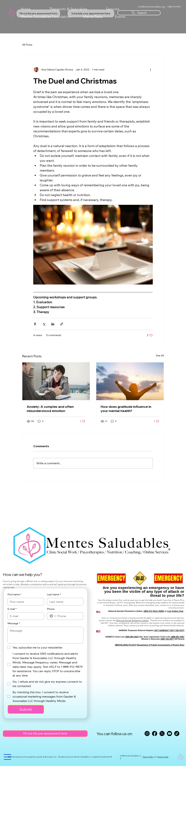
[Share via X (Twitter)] (44, 324)
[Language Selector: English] (167, 13)
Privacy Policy (148, 757)
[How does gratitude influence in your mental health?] (130, 381)
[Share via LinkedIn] (52, 324)
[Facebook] (154, 733)
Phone (51, 609)
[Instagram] (147, 733)
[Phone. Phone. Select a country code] (52, 616)
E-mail (12, 609)
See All (160, 355)
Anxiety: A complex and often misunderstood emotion (50, 409)
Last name (54, 594)
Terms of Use (163, 757)
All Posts (27, 44)
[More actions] (150, 69)
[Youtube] (169, 733)
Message (13, 623)
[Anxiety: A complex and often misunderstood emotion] (56, 381)
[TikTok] (176, 733)
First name (14, 594)
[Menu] (7, 756)
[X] (162, 733)
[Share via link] (61, 324)
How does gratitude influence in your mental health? (126, 409)
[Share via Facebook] (35, 324)
